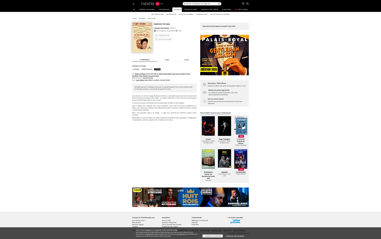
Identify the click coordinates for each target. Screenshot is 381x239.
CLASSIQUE (136, 69)
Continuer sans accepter (235, 236)
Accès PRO (195, 225)
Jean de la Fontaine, (179, 74)
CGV (163, 225)
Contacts (135, 227)
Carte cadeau (242, 9)
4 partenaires (149, 234)
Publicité (194, 222)
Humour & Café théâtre (209, 9)
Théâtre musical (147, 69)
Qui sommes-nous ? (138, 220)
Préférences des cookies (170, 227)
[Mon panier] (247, 3)
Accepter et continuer (212, 236)
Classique (177, 9)
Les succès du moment (186, 14)
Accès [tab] (187, 60)
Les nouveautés (171, 14)
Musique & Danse (190, 9)
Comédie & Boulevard (147, 9)
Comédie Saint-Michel (161, 28)
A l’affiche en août (202, 14)
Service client (166, 220)
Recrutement (136, 222)
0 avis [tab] (167, 60)
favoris (164, 39)
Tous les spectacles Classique (220, 14)
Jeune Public (226, 9)
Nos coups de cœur (158, 14)
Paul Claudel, (143, 76)
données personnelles (174, 225)
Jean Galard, (140, 80)
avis (163, 35)
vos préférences (181, 234)
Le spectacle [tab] (144, 60)
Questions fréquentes (169, 222)
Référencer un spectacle (200, 220)
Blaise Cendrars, (140, 74)
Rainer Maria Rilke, (165, 74)
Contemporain (164, 9)
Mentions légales (138, 225)
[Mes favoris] (243, 3)
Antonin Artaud (153, 76)
